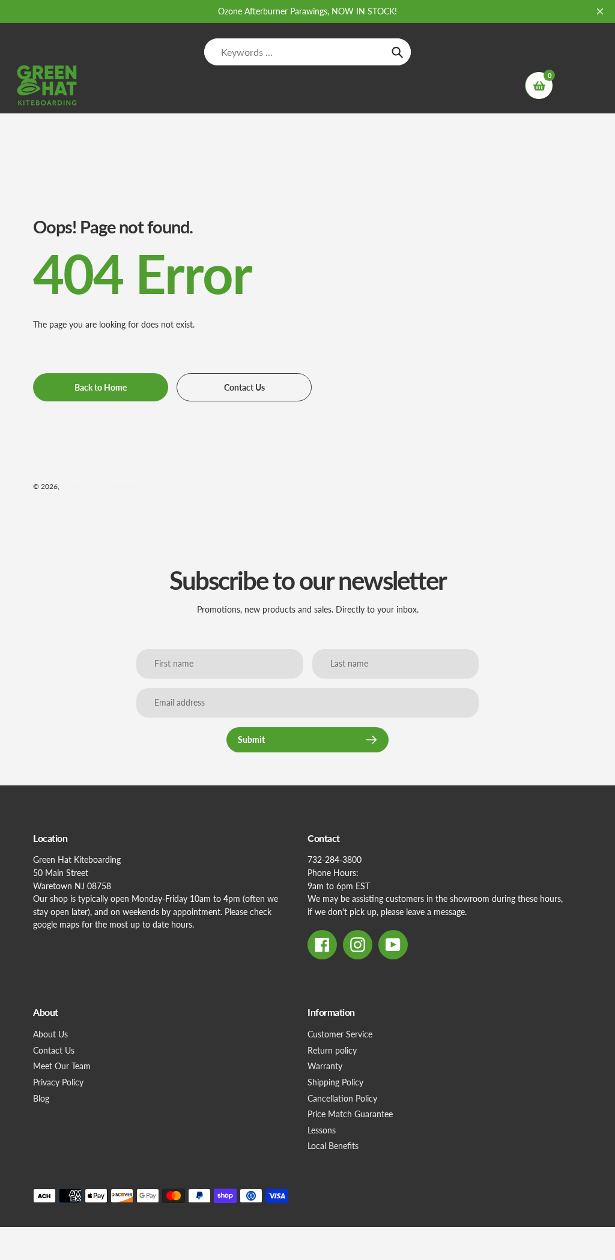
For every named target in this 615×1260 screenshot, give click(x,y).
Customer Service (340, 1034)
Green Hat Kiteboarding (98, 486)
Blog (41, 1098)
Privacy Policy (58, 1082)
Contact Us (53, 1050)
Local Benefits (333, 1146)
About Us (50, 1034)
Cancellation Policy (342, 1098)
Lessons (322, 1130)
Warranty (325, 1066)
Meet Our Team (62, 1066)
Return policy (332, 1050)
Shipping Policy (335, 1082)
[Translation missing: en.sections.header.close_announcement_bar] (600, 11)
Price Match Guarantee (350, 1114)
